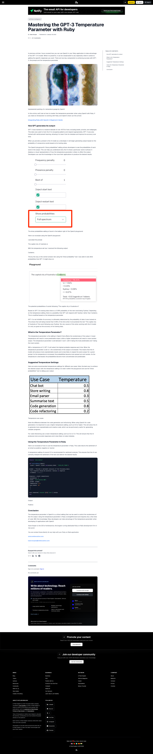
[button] (76, 2)
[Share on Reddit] (39, 556)
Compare (47, 686)
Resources (15, 683)
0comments (37, 38)
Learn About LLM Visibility (52, 693)
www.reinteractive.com (36, 536)
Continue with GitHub (83, 594)
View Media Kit (77, 644)
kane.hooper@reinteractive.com (39, 541)
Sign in (140, 2)
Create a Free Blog (18, 693)
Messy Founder (82, 686)
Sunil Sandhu (22, 705)
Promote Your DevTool (51, 683)
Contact (113, 681)
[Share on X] (36, 556)
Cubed (79, 681)
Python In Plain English (19, 711)
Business (131, 2)
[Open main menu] (3, 2)
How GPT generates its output (114, 54)
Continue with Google (82, 590)
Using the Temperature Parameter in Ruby (115, 65)
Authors (15, 681)
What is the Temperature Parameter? (113, 58)
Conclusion (110, 69)
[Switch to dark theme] (125, 2)
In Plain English (82, 676)
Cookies (113, 686)
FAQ (46, 678)
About (112, 676)
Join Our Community (76, 661)
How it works (34, 614)
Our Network (48, 691)
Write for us (16, 688)
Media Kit (47, 688)
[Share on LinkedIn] (33, 556)
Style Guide (16, 691)
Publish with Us (49, 681)
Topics (14, 678)
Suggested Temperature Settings (115, 62)
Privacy (113, 683)
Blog (14, 676)
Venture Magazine (82, 678)
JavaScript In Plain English (31, 709)
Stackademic (81, 683)
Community (16, 686)
